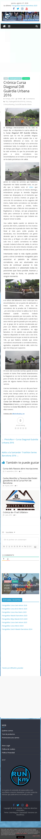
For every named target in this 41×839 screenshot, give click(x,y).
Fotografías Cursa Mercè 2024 (12, 626)
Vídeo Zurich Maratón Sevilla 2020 (20, 586)
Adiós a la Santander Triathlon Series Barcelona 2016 (19, 454)
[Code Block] (22, 546)
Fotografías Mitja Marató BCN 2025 (14, 619)
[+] (30, 546)
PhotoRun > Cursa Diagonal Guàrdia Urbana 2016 (20, 441)
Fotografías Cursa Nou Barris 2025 (14, 612)
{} (27, 546)
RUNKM (20, 99)
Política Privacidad (8, 753)
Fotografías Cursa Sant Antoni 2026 (14, 605)
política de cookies (21, 833)
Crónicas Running (8, 104)
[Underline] (9, 546)
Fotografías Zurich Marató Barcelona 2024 (17, 629)
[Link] (25, 546)
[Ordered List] (14, 546)
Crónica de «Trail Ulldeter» (15, 512)
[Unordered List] (17, 546)
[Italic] (6, 546)
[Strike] (11, 546)
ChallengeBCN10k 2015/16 (17, 102)
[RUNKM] (4, 26)
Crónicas (26, 78)
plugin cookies (36, 835)
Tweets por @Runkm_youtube (12, 668)
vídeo (31, 187)
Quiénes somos (7, 731)
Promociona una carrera (10, 738)
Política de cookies (8, 749)
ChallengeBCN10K (15, 78)
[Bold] (4, 546)
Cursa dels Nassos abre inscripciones (20, 468)
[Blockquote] (19, 546)
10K (6, 78)
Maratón (7, 581)
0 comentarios (30, 99)
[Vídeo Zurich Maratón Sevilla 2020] (20, 574)
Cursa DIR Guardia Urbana (23, 104)
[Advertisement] (20, 50)
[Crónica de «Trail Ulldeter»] (20, 491)
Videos (15, 581)
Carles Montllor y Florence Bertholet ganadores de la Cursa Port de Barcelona (20, 480)
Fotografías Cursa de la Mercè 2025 (14, 609)
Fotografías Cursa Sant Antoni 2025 (14, 622)
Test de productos (8, 734)
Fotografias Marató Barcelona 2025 (24, 6)
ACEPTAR (20, 837)
